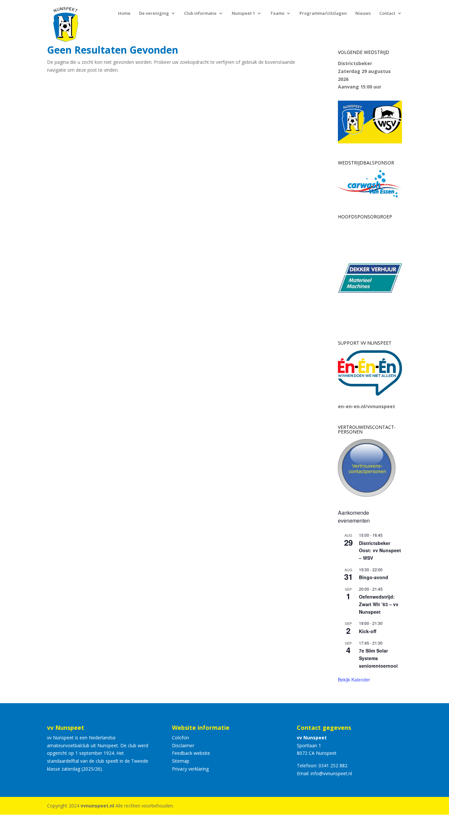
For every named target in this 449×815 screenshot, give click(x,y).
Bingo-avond (373, 577)
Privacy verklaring (190, 769)
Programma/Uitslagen (323, 13)
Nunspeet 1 (243, 13)
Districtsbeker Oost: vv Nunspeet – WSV (380, 550)
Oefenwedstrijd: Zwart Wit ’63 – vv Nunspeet (378, 604)
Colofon (180, 737)
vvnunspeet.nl (97, 806)
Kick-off (367, 631)
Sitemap (180, 761)
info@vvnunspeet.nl (331, 773)
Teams (277, 13)
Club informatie (200, 13)
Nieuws (363, 13)
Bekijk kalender (354, 679)
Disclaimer (183, 745)
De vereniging (154, 13)
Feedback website (191, 753)
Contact (387, 13)
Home (124, 13)
